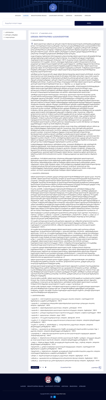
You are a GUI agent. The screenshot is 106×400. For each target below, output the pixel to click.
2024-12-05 (35, 33)
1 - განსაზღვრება (9, 32)
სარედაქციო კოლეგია (56, 15)
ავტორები (69, 15)
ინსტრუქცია (78, 15)
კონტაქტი (88, 15)
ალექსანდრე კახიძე (46, 33)
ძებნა (89, 23)
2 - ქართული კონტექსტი (11, 35)
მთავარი (18, 15)
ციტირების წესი (66, 367)
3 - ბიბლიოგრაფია (9, 37)
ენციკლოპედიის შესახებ (39, 15)
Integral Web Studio (61, 393)
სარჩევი (25, 15)
